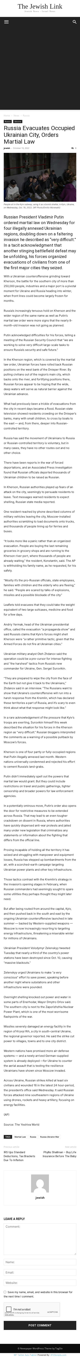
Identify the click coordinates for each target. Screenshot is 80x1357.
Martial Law (20, 1136)
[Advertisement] (40, 69)
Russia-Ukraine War (49, 1136)
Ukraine (17, 121)
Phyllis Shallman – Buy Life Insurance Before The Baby (59, 1154)
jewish (7, 148)
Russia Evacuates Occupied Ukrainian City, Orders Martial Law (39, 134)
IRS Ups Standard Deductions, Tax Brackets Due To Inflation (19, 1156)
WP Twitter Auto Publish (25, 1355)
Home (7, 115)
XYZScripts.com (58, 1355)
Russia (26, 115)
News (16, 115)
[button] (6, 22)
